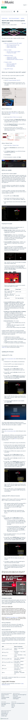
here (16, 438)
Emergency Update (8, 62)
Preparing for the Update (11, 52)
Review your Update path (11, 63)
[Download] (12, 372)
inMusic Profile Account (11, 46)
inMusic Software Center (11, 47)
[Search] (11, 11)
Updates (22, 18)
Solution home (5, 18)
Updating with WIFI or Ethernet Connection (15, 59)
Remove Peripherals (11, 65)
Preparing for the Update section (12, 617)
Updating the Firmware (8, 55)
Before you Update (7, 49)
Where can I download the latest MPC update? (13, 43)
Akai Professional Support (14, 18)
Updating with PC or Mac (11, 57)
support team (4, 347)
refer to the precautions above (10, 358)
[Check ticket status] (17, 11)
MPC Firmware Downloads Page (13, 44)
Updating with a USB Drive (12, 58)
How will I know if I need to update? (13, 51)
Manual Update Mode (11, 66)
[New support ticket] (14, 11)
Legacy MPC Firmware (8, 68)
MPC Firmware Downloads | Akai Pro (13, 80)
